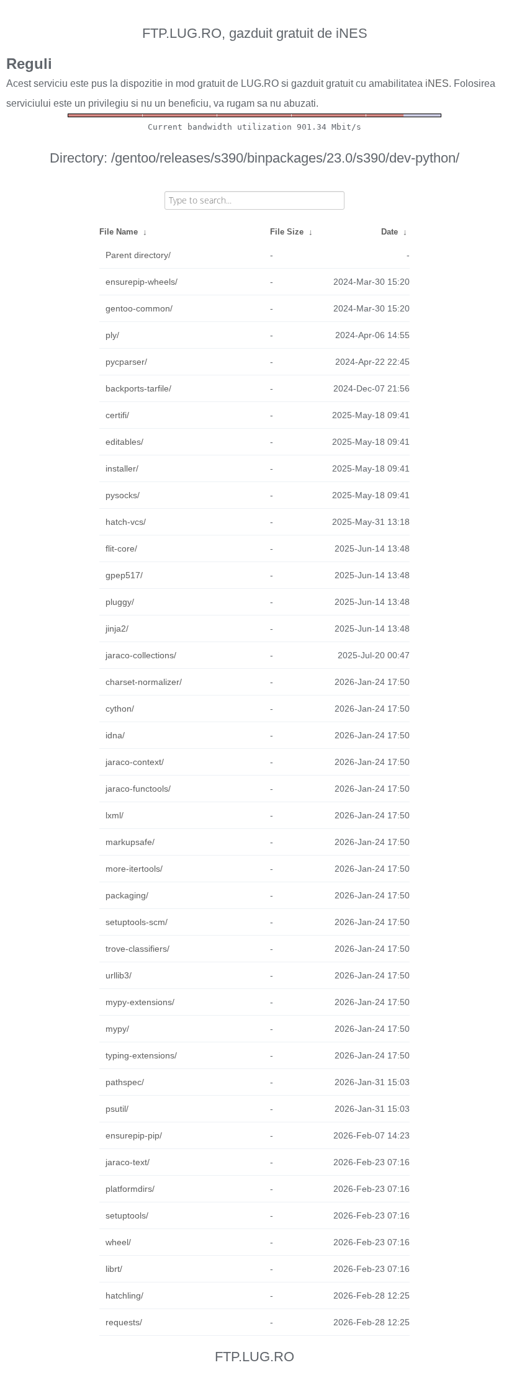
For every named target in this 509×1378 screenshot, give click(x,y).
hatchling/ (124, 1295)
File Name (118, 231)
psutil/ (117, 1109)
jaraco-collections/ (141, 655)
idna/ (115, 735)
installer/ (122, 468)
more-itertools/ (134, 869)
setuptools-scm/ (137, 922)
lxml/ (115, 815)
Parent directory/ (138, 255)
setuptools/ (127, 1215)
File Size (287, 231)
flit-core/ (121, 548)
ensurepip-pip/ (134, 1135)
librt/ (114, 1269)
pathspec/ (125, 1082)
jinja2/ (117, 628)
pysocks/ (123, 495)
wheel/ (118, 1242)
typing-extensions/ (141, 1055)
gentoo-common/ (139, 308)
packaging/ (127, 895)
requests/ (124, 1322)
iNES (437, 83)
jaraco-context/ (135, 762)
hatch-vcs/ (126, 522)
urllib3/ (119, 975)
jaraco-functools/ (138, 789)
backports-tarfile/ (138, 388)
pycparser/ (126, 362)
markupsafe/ (130, 842)
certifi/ (117, 415)
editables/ (124, 442)
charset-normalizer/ (144, 682)
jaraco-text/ (128, 1162)
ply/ (112, 335)
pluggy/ (120, 602)
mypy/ (117, 1029)
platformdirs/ (130, 1189)
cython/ (120, 709)
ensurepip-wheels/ (142, 282)
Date (389, 231)
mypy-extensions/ (140, 1002)
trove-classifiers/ (137, 949)
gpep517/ (124, 575)
